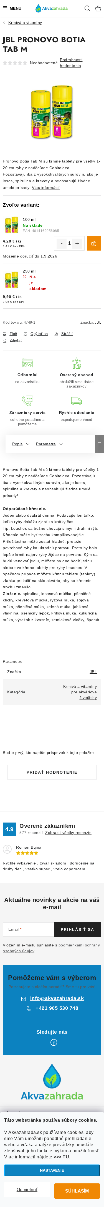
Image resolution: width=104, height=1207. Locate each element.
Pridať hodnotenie (52, 772)
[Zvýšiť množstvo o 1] (77, 244)
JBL (98, 322)
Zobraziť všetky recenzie (68, 832)
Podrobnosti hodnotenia (71, 63)
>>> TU (61, 1156)
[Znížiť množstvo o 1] (62, 244)
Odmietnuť (27, 1189)
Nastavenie (52, 1170)
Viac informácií (46, 187)
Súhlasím (77, 1191)
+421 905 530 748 (56, 1008)
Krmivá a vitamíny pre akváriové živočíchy (80, 692)
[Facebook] (53, 1042)
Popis (17, 444)
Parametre (46, 444)
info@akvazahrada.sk (57, 998)
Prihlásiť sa (77, 929)
